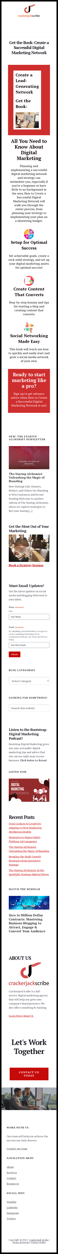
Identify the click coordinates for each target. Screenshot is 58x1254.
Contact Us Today (29, 1073)
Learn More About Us (21, 1016)
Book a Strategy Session (26, 565)
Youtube (11, 1202)
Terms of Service (21, 1242)
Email (16, 627)
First (10, 611)
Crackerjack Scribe (38, 1240)
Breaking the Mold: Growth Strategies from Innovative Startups (25, 860)
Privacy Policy (38, 1242)
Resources (13, 1183)
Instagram (13, 1213)
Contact (11, 1178)
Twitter (11, 1218)
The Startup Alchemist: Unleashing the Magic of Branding (27, 477)
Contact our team (17, 1148)
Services (12, 1172)
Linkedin (12, 1207)
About (10, 1167)
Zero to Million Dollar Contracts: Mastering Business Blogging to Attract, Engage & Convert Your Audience (27, 923)
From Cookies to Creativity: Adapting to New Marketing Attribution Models (25, 827)
